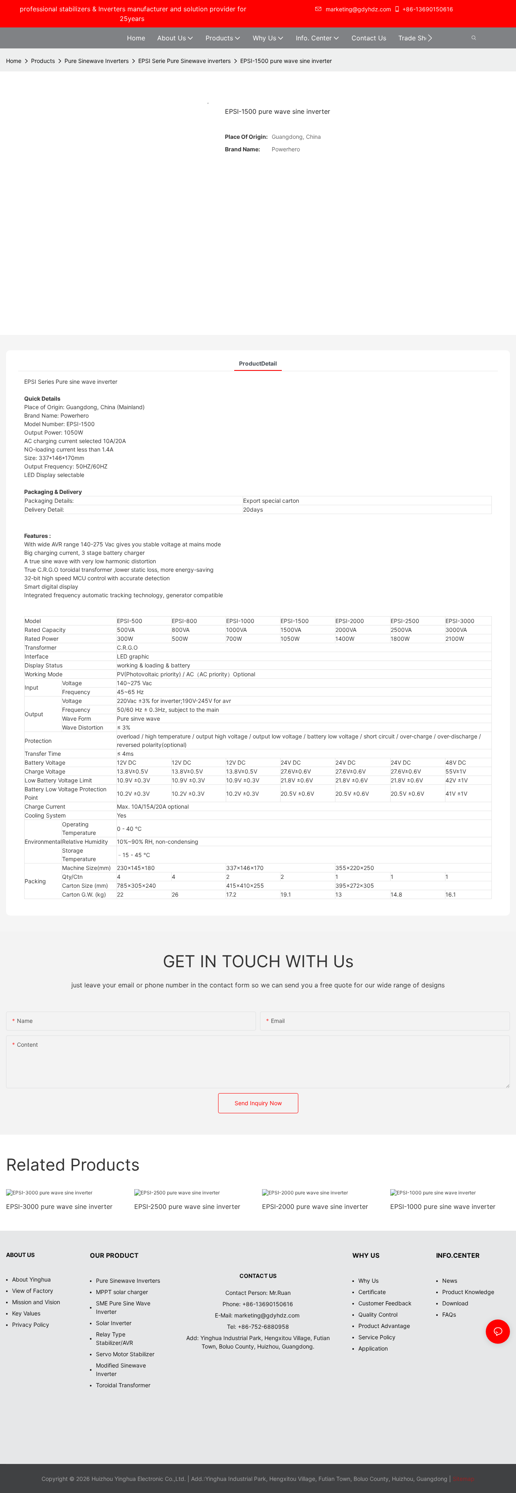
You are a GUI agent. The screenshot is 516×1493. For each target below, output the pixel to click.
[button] (430, 38)
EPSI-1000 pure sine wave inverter (442, 1206)
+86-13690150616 (427, 9)
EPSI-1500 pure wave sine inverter (286, 60)
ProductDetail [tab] (258, 363)
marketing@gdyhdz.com (267, 1315)
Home (13, 60)
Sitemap (462, 1478)
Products (43, 60)
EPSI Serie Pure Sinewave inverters (184, 60)
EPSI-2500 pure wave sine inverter (187, 1206)
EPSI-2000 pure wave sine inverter (315, 1206)
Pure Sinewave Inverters (96, 60)
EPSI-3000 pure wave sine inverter (59, 1206)
